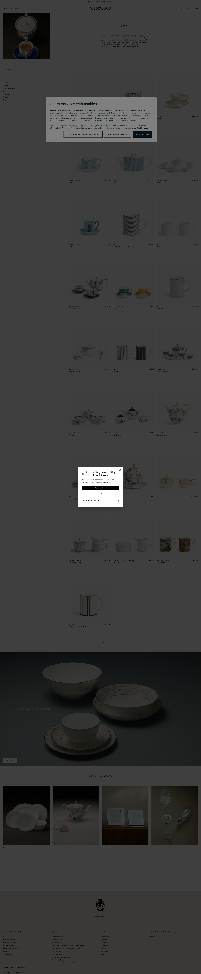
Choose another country (90, 500)
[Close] (120, 470)
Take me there (100, 488)
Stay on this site (100, 494)
